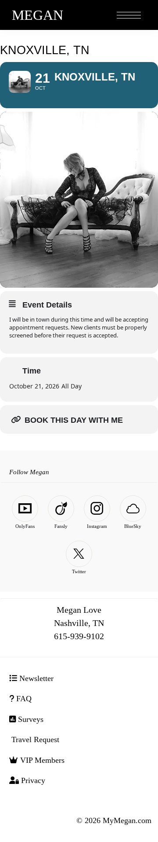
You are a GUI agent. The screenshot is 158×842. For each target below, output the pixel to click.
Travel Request (34, 739)
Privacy (32, 780)
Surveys (29, 719)
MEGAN (37, 15)
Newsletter (35, 678)
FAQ (23, 698)
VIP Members (41, 760)
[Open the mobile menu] (128, 16)
